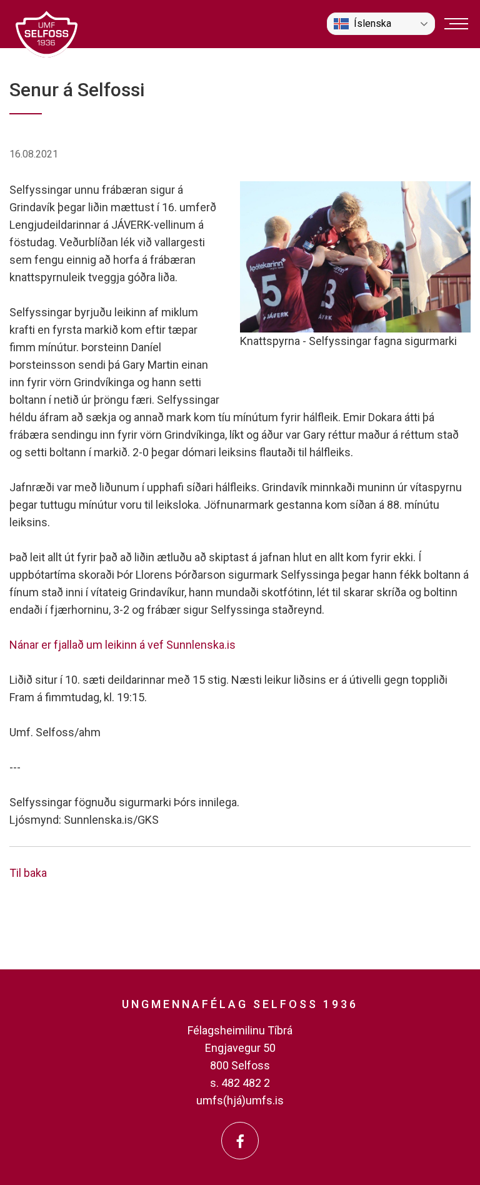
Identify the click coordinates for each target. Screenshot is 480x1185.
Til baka (28, 872)
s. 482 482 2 (240, 1082)
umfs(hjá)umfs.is (240, 1100)
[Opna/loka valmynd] (456, 24)
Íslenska (372, 23)
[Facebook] (240, 1140)
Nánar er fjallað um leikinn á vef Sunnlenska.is (122, 644)
